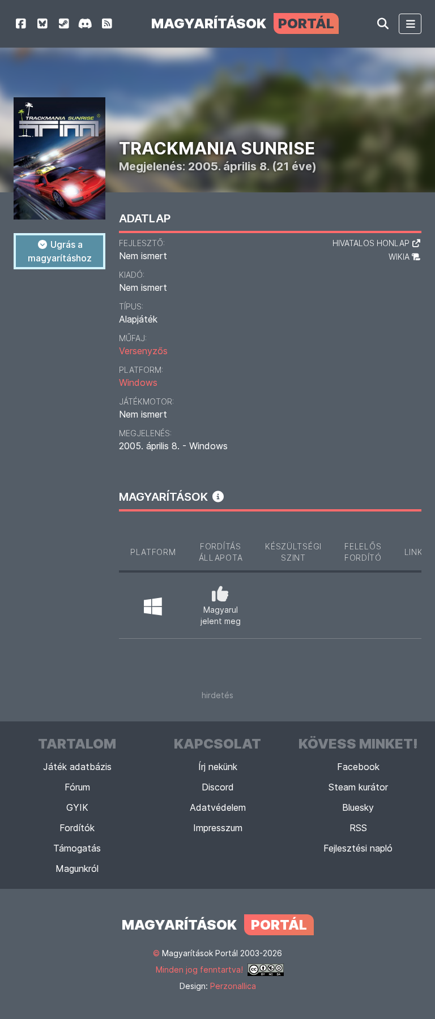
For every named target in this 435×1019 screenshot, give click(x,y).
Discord (218, 787)
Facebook (358, 766)
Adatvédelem (218, 807)
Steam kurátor (358, 787)
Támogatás (77, 848)
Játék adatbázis (77, 766)
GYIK (77, 807)
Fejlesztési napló (358, 848)
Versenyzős (143, 350)
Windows (138, 382)
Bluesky (358, 807)
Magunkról (77, 868)
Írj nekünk (217, 766)
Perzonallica (233, 986)
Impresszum (217, 827)
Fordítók (77, 827)
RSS (358, 827)
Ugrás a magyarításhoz (60, 251)
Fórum (77, 787)
